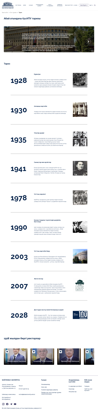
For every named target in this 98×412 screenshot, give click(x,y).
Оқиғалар (71, 389)
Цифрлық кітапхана (59, 5)
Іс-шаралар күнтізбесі (75, 386)
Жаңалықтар (72, 391)
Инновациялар (45, 384)
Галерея (86, 386)
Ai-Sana (75, 5)
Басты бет (5, 12)
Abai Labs (44, 387)
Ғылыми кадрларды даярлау (49, 390)
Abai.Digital (83, 5)
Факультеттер (68, 5)
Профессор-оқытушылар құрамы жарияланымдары (51, 393)
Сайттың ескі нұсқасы (88, 389)
